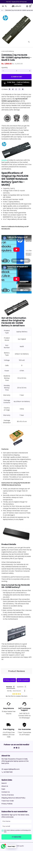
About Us (4, 786)
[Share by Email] (19, 89)
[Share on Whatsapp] (16, 89)
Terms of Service (7, 795)
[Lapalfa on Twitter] (14, 748)
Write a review (10, 680)
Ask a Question (24, 680)
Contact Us (5, 792)
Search (4, 783)
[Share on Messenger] (22, 89)
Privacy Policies (6, 804)
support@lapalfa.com (11, 769)
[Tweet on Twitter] (13, 89)
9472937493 (7, 772)
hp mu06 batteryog (7, 51)
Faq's (3, 789)
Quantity (4, 68)
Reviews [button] (9, 687)
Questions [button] (20, 687)
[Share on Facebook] (9, 89)
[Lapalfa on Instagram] (18, 748)
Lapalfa (4, 160)
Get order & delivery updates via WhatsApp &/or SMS (17, 831)
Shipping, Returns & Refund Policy (13, 798)
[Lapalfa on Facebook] (16, 748)
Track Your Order (7, 801)
